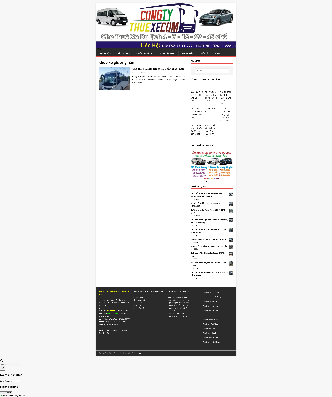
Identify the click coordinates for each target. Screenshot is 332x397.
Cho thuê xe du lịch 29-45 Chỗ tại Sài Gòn (158, 69)
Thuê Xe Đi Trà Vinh (210, 324)
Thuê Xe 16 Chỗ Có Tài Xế (177, 308)
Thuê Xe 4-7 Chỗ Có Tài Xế (178, 305)
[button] (98, 49)
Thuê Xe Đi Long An (210, 306)
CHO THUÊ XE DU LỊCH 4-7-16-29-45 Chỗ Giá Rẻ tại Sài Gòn (225, 98)
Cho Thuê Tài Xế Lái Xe (176, 313)
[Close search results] (2, 368)
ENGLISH (217, 53)
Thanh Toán (187, 53)
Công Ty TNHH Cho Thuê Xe (205, 79)
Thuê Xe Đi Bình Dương (212, 297)
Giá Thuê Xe (122, 53)
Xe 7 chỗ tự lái (138, 308)
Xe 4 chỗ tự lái (138, 305)
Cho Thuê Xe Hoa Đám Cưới (178, 300)
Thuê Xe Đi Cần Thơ (210, 337)
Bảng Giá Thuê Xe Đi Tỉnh (177, 297)
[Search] (166, 362)
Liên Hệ (204, 53)
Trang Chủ (104, 53)
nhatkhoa (142, 72)
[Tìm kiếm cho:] (212, 70)
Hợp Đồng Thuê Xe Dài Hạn (178, 302)
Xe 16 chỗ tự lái (139, 303)
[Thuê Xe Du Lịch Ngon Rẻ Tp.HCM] (166, 46)
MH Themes (138, 353)
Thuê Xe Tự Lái (143, 53)
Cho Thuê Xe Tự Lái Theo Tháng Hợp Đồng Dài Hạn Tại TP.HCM (226, 114)
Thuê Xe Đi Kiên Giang (211, 342)
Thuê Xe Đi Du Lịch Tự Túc (178, 316)
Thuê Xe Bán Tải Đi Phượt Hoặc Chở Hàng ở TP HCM (210, 131)
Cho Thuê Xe (138, 297)
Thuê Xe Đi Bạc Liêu (210, 310)
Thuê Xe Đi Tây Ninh (210, 328)
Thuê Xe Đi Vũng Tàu (211, 292)
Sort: (2, 381)
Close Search (6, 393)
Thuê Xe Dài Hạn (166, 53)
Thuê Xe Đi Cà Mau (210, 315)
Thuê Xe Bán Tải (174, 311)
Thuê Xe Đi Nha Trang (211, 333)
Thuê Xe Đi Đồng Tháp (211, 319)
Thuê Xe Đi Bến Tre (210, 301)
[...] (144, 82)
